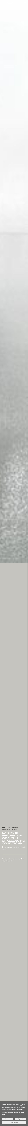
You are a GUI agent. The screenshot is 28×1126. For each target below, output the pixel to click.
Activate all (7, 1119)
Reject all (20, 1119)
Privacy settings (14, 1122)
